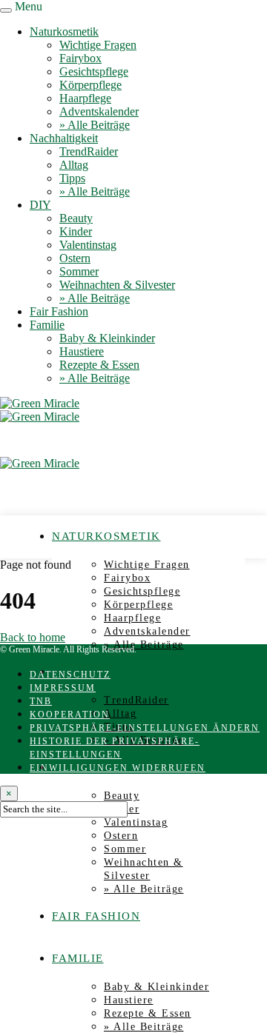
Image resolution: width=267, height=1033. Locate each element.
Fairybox (80, 58)
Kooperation (70, 714)
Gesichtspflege (93, 71)
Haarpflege (85, 98)
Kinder (75, 231)
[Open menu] (6, 10)
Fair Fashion (59, 311)
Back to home (32, 637)
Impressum (63, 688)
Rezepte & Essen (99, 364)
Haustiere (81, 351)
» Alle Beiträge (94, 124)
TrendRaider (88, 151)
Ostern (74, 258)
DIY (40, 204)
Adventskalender (99, 111)
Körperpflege (90, 84)
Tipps (72, 178)
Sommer (79, 271)
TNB (41, 701)
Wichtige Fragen (97, 45)
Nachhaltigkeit (64, 138)
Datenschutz (70, 674)
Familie (47, 324)
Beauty (76, 218)
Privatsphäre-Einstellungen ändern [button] (145, 728)
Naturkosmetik (64, 31)
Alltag (73, 164)
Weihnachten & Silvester (117, 284)
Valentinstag (87, 244)
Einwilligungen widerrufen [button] (117, 768)
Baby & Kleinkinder (107, 338)
